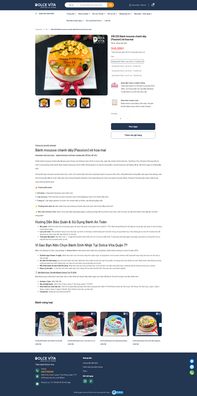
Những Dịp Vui (124, 14)
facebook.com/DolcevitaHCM (59, 292)
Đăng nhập (135, 5)
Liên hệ (107, 21)
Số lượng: (114, 114)
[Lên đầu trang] (193, 392)
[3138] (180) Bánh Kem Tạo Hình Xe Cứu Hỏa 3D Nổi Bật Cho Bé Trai (82, 341)
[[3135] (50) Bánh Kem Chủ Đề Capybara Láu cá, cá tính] (147, 323)
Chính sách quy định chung (92, 367)
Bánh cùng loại (44, 302)
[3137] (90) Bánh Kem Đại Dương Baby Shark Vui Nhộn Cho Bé (114, 341)
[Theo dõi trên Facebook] (91, 381)
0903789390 (47, 371)
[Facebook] (192, 361)
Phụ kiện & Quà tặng (74, 21)
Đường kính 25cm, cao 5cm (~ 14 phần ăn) (126, 71)
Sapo (108, 392)
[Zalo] (192, 367)
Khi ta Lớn (112, 14)
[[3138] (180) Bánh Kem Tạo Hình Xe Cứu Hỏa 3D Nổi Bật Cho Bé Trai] (82, 323)
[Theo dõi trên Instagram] (85, 381)
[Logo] (45, 5)
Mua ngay (133, 126)
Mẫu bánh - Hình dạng (142, 14)
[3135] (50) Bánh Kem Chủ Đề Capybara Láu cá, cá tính (147, 341)
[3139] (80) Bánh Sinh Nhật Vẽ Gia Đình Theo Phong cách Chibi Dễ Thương (49, 341)
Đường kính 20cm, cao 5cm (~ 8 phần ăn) (126, 66)
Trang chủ (70, 14)
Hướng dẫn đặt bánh (90, 363)
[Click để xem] (71, 65)
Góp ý (85, 371)
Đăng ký (143, 5)
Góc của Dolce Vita (93, 21)
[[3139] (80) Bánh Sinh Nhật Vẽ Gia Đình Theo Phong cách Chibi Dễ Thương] (49, 323)
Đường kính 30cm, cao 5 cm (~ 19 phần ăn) (127, 75)
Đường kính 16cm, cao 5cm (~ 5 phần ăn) (127, 61)
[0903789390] (192, 372)
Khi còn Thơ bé (98, 14)
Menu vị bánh (83, 14)
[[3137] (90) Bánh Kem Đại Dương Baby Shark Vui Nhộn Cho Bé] (114, 323)
